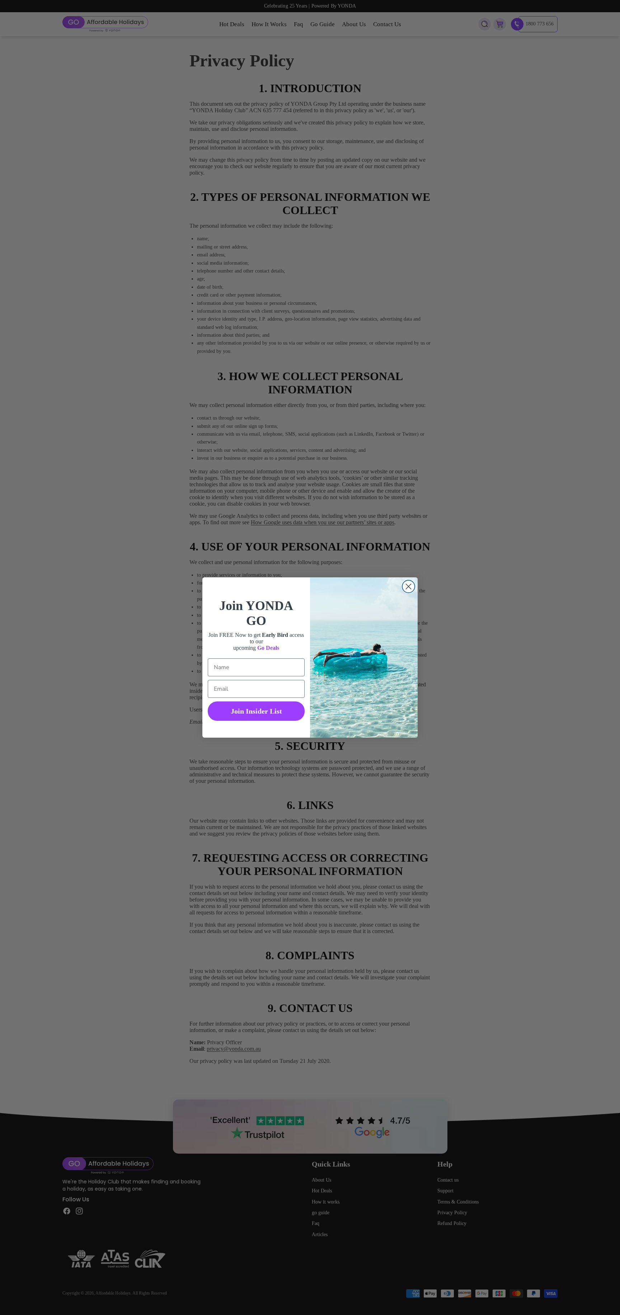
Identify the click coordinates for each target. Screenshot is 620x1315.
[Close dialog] (408, 586)
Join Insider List (256, 711)
